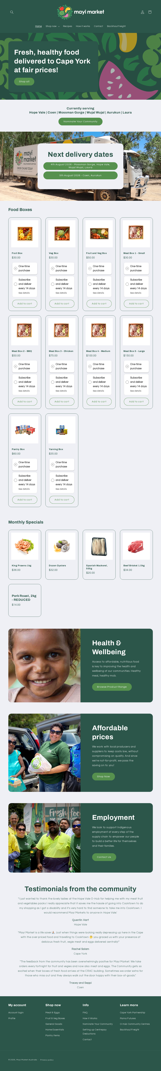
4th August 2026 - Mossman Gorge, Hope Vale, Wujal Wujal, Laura (80, 166)
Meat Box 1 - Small (134, 253)
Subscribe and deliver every (24, 284)
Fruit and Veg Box (96, 253)
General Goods (53, 1024)
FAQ (85, 1012)
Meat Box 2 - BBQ (22, 351)
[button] (12, 12)
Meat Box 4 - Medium (98, 351)
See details (24, 293)
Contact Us (104, 857)
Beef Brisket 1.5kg (134, 565)
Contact (87, 1039)
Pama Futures (128, 1018)
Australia (33, 1060)
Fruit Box (17, 253)
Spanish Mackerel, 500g (97, 567)
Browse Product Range (112, 687)
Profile (11, 1018)
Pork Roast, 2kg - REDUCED (24, 597)
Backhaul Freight (129, 1030)
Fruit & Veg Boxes (55, 1018)
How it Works (90, 1018)
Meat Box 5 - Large (134, 351)
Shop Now (103, 776)
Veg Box (53, 253)
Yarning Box (56, 449)
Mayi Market (22, 1060)
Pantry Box (18, 449)
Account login (16, 1012)
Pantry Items (52, 1035)
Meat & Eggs (52, 1012)
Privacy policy (46, 1060)
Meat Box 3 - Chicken (61, 351)
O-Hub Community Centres (135, 1024)
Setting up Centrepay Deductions (95, 1032)
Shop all (24, 81)
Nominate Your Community (80, 121)
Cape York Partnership (132, 1012)
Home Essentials (54, 1030)
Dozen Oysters (57, 565)
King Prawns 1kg (21, 565)
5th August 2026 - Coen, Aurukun (80, 175)
